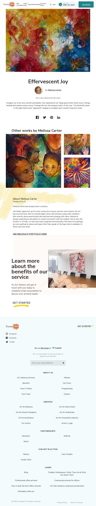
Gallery (26, 454)
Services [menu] (30, 4)
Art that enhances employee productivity (67, 486)
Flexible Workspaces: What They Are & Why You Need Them (67, 473)
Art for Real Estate (67, 407)
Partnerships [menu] (36, 4)
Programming (67, 388)
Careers (67, 394)
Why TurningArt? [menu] (20, 4)
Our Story (67, 383)
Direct (26, 441)
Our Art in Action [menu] (43, 4)
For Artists (26, 423)
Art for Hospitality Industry (67, 417)
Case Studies (67, 454)
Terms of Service (76, 502)
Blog (26, 472)
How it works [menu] (25, 4)
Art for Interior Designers (26, 412)
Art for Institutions (26, 417)
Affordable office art (26, 491)
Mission (67, 377)
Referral (67, 436)
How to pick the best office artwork (26, 486)
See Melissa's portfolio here (30, 234)
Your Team (26, 394)
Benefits (26, 383)
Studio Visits (26, 459)
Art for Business (26, 407)
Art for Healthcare (67, 412)
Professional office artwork (26, 480)
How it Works (26, 388)
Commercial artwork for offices (66, 480)
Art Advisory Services (26, 377)
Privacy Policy (62, 502)
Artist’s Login (67, 423)
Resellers (26, 436)
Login (54, 4)
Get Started (86, 4)
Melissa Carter (54, 90)
